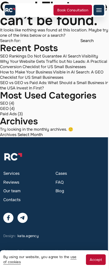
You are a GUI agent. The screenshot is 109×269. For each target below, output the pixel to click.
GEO (4, 108)
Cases (61, 173)
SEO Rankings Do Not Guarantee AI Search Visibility (49, 56)
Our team (12, 191)
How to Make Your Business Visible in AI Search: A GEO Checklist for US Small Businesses (51, 74)
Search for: (10, 40)
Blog (60, 191)
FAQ (60, 182)
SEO (4, 103)
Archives (8, 134)
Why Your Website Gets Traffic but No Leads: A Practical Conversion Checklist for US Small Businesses (53, 64)
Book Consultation (72, 10)
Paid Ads (8, 114)
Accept (96, 259)
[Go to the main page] (10, 10)
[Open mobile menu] (99, 10)
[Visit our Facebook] (8, 218)
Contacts (12, 199)
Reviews (11, 182)
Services (11, 173)
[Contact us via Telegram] (22, 218)
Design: (21, 236)
